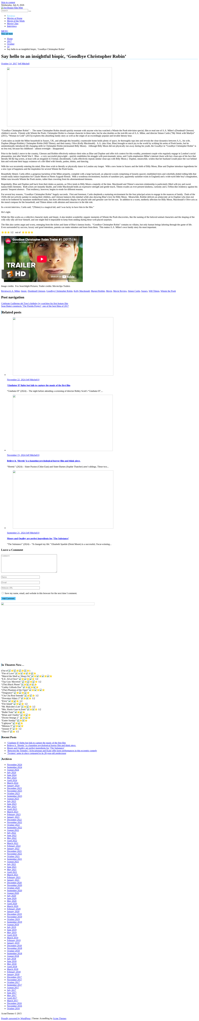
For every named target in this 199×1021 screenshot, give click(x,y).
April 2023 (12, 809)
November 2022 (14, 822)
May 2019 (11, 932)
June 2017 (11, 993)
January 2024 (13, 785)
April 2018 (12, 966)
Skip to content (8, 2)
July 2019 (11, 927)
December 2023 (14, 788)
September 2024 (14, 767)
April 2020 (12, 903)
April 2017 (12, 998)
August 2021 (13, 861)
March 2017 (12, 1000)
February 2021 (14, 877)
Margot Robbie (98, 291)
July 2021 (11, 864)
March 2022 (12, 843)
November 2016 (14, 1006)
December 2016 (14, 1003)
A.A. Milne (14, 291)
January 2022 (13, 848)
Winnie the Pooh (168, 291)
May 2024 (11, 777)
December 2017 (14, 977)
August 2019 (13, 924)
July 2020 (11, 896)
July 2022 (11, 833)
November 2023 (14, 791)
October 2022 (13, 825)
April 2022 (12, 840)
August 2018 (13, 956)
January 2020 (13, 911)
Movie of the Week (16, 21)
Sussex (144, 291)
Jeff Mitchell (23, 63)
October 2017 (13, 982)
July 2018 (11, 958)
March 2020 (12, 906)
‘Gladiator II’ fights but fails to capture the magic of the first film (36, 743)
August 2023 (13, 798)
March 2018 (12, 969)
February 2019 (14, 940)
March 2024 (12, 783)
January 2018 (13, 974)
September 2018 (14, 953)
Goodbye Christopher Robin (59, 291)
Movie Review (120, 291)
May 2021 (11, 869)
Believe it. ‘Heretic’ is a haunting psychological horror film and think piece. (41, 745)
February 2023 (14, 814)
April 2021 (12, 872)
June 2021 (11, 867)
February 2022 (14, 846)
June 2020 (11, 898)
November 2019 (14, 917)
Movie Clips (12, 23)
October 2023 (13, 793)
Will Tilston (154, 291)
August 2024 (13, 770)
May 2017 (11, 995)
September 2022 (14, 827)
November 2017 (14, 979)
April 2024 (12, 780)
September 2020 (14, 890)
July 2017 (11, 990)
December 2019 (14, 914)
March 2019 (12, 937)
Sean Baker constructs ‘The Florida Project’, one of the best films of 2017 (35, 306)
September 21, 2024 (16, 533)
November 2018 (14, 948)
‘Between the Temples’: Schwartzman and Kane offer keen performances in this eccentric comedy (52, 750)
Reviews (11, 15)
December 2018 (14, 945)
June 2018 (11, 961)
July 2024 (11, 772)
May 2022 (11, 838)
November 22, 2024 (16, 379)
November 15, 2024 (16, 455)
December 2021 (14, 851)
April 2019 (12, 935)
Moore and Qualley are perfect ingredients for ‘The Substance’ (36, 748)
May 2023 (11, 806)
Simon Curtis (134, 291)
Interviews (12, 26)
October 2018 (13, 951)
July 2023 (11, 801)
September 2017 (14, 985)
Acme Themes (59, 1018)
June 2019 (11, 930)
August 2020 (13, 893)
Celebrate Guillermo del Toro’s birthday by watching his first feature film (34, 303)
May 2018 (11, 964)
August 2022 (13, 830)
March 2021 (12, 875)
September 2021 (14, 859)
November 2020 (14, 885)
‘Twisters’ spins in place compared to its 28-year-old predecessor (36, 753)
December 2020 (14, 882)
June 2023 (11, 804)
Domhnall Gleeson (36, 291)
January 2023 (13, 817)
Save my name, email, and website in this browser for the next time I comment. (41, 593)
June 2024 (11, 775)
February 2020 (14, 909)
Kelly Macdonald (82, 291)
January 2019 (13, 943)
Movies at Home (14, 18)
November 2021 (14, 854)
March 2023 (12, 812)
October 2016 (13, 1008)
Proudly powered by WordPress (15, 1018)
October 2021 (13, 856)
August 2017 (13, 987)
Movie (109, 291)
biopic (24, 291)
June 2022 (11, 835)
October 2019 (13, 919)
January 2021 (13, 880)
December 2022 (14, 819)
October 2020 (13, 888)
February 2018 (14, 972)
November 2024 (14, 764)
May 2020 (11, 901)
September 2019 (14, 922)
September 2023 (14, 796)
